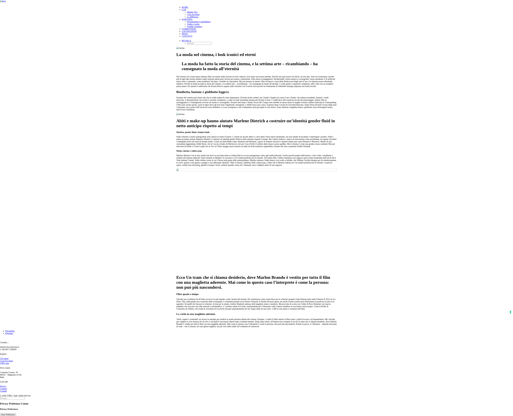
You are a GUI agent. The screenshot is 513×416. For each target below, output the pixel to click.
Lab (184, 10)
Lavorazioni (189, 31)
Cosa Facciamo (6, 361)
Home (185, 7)
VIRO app (4, 363)
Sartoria (187, 19)
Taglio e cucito (193, 24)
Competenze (189, 29)
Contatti (187, 36)
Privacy (3, 386)
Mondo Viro (192, 12)
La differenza (192, 17)
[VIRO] (256, 2)
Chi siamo (4, 358)
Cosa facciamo (193, 14)
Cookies (3, 389)
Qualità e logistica (194, 26)
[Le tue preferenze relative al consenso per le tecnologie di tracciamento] (510, 312)
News (185, 34)
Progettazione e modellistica (199, 22)
